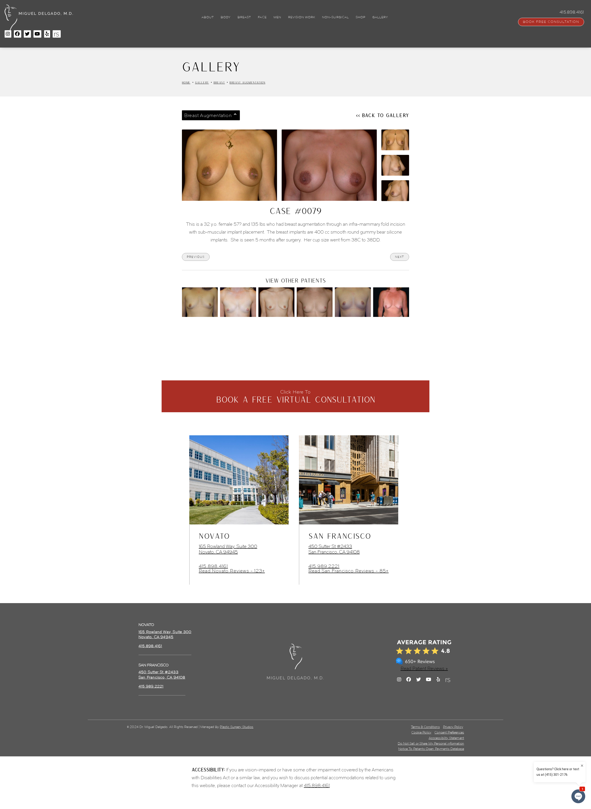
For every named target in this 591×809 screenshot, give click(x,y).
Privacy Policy (453, 727)
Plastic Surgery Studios (236, 727)
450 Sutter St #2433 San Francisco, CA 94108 (334, 549)
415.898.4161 (213, 566)
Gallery (202, 82)
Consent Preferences (449, 732)
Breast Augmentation (247, 82)
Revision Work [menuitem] (301, 17)
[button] (8, 34)
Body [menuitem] (226, 17)
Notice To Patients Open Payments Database (431, 749)
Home (186, 82)
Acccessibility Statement (446, 738)
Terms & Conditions (425, 727)
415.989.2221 (323, 566)
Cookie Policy (421, 732)
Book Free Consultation (551, 22)
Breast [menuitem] (244, 17)
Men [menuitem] (277, 17)
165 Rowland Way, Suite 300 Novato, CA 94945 (228, 549)
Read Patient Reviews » (424, 668)
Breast (219, 82)
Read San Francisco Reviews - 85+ (348, 571)
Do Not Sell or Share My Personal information (431, 744)
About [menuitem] (208, 17)
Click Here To (295, 396)
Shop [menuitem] (360, 17)
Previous (196, 257)
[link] (150, 646)
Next (399, 257)
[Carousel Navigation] (295, 327)
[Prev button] (283, 330)
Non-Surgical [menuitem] (335, 17)
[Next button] (308, 330)
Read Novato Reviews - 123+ (232, 571)
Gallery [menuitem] (380, 17)
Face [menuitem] (262, 17)
